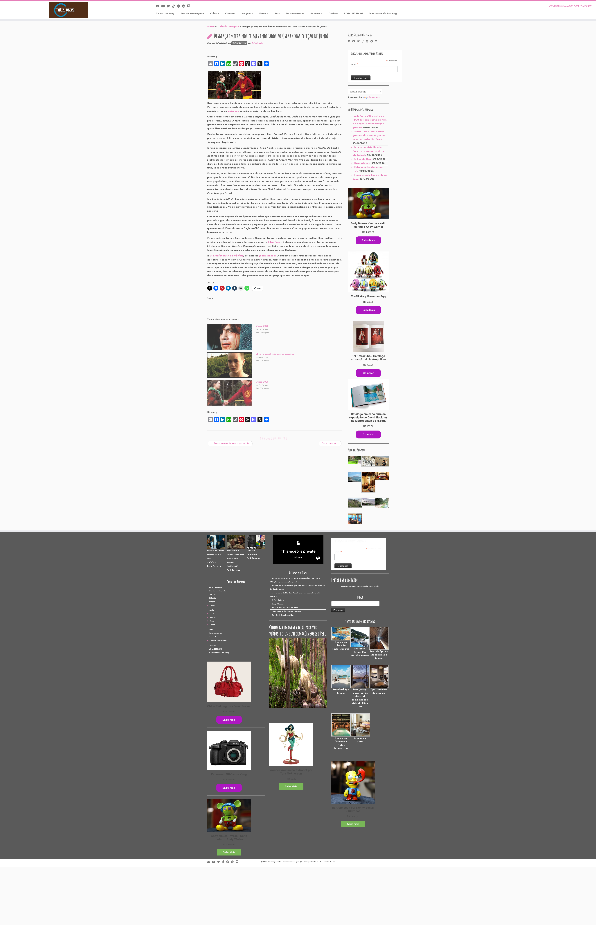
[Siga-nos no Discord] (189, 6)
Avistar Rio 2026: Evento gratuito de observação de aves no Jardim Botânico (368, 135)
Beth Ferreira (257, 43)
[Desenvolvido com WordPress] (301, 861)
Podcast (315, 13)
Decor (212, 625)
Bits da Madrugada (192, 13)
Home (210, 26)
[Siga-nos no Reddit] (184, 6)
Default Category (228, 26)
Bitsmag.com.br (274, 862)
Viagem (246, 13)
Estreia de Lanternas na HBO (285, 608)
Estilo (263, 13)
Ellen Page (274, 242)
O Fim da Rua (362, 159)
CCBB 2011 (251, 551)
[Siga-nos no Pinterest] (179, 6)
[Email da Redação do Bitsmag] (158, 6)
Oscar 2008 (262, 326)
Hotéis (212, 605)
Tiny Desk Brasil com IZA (282, 615)
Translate (374, 97)
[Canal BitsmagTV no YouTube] (164, 6)
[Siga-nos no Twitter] (169, 6)
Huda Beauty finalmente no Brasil (286, 611)
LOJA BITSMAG (353, 13)
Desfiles (333, 13)
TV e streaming (165, 13)
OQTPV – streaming (218, 640)
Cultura (214, 13)
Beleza (212, 617)
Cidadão (230, 13)
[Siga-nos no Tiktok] (174, 6)
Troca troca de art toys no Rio (230, 443)
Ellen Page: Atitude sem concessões (275, 354)
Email (354, 64)
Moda (212, 614)
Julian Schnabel (268, 256)
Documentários (295, 13)
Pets (277, 13)
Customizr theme (327, 862)
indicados (233, 111)
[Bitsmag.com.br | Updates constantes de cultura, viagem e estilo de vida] (69, 10)
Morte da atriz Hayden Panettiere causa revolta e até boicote (368, 151)
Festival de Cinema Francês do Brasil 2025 (215, 554)
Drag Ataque (362, 163)
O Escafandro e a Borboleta (226, 256)
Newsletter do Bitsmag (383, 13)
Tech (212, 621)
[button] (354, 460)
